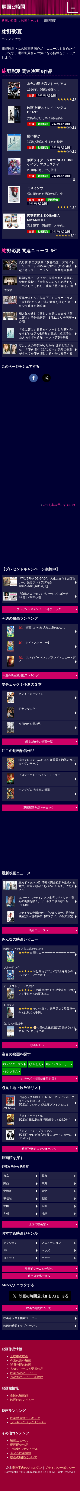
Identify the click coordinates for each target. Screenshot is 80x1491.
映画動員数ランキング (25, 1418)
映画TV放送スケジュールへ (39, 1148)
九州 (6, 1213)
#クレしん (35, 1064)
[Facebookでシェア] (33, 378)
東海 (44, 1183)
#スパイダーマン (13, 1064)
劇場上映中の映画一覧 (39, 741)
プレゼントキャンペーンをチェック (39, 609)
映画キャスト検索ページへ (20, 1318)
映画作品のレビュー (23, 1373)
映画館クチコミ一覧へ (39, 1268)
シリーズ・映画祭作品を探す (39, 1078)
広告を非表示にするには (58, 504)
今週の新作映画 (20, 1360)
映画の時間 (9, 20)
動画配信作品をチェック (38, 807)
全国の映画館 (19, 1395)
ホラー (46, 1257)
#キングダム (10, 1071)
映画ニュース (19, 1440)
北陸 (44, 1198)
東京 (6, 1175)
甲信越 (7, 1198)
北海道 (7, 1191)
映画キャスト (30, 20)
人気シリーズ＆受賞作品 (26, 1368)
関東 (44, 1175)
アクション (10, 1242)
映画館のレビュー (22, 1399)
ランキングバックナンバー (28, 1422)
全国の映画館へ (38, 1224)
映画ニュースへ (38, 930)
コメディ (9, 1257)
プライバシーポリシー (60, 1467)
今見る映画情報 (20, 1453)
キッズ (46, 1250)
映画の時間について (38, 1308)
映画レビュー (39, 1045)
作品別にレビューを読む (26, 1377)
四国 (44, 1206)
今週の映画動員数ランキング (21, 675)
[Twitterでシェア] (46, 378)
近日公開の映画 (20, 1364)
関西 (6, 1183)
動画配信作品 (19, 1444)
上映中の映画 (19, 1356)
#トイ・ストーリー (58, 1064)
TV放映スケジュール (24, 1448)
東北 (44, 1191)
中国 (6, 1206)
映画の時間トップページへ (20, 1325)
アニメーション (51, 1242)
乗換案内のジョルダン (27, 1467)
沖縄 (44, 1213)
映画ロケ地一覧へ (39, 1275)
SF (5, 1250)
